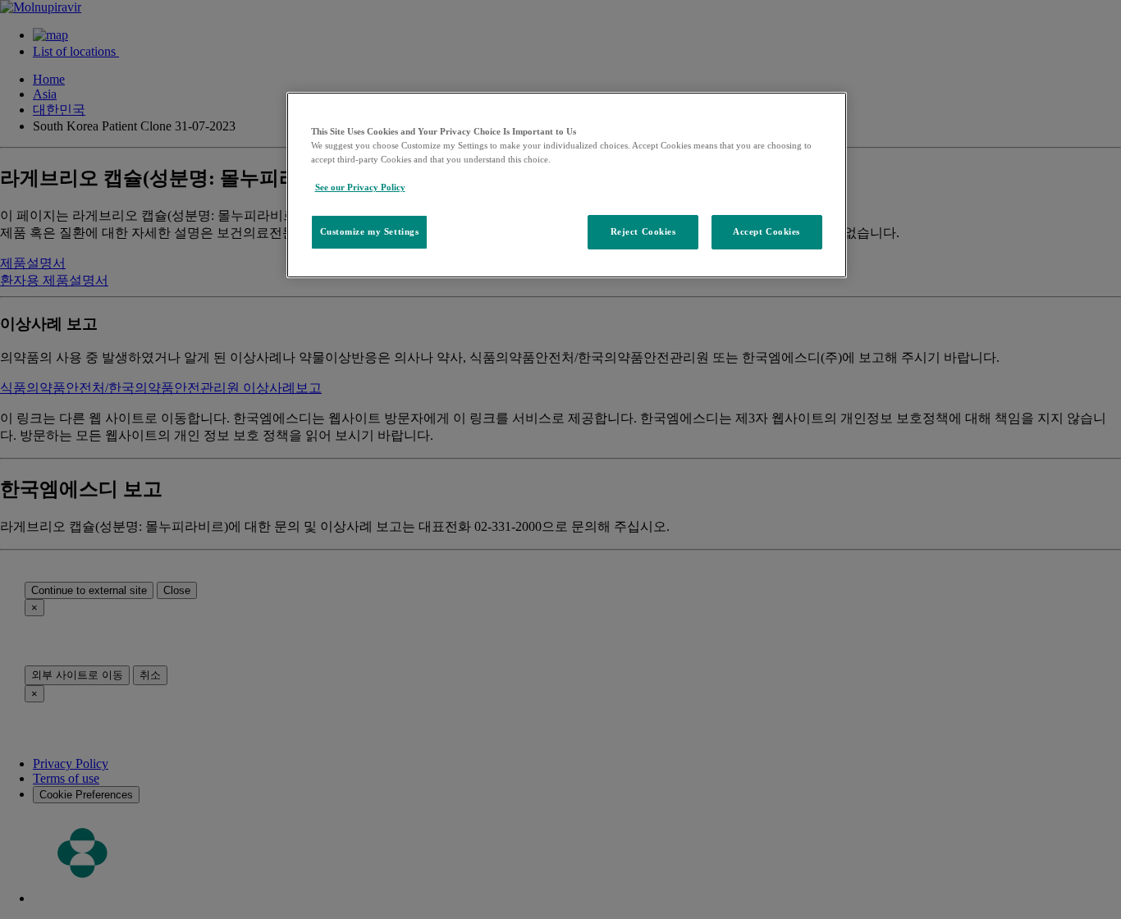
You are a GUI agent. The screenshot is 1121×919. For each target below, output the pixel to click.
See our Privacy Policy (360, 187)
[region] (566, 185)
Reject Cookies (643, 231)
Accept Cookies (766, 231)
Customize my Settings (369, 231)
